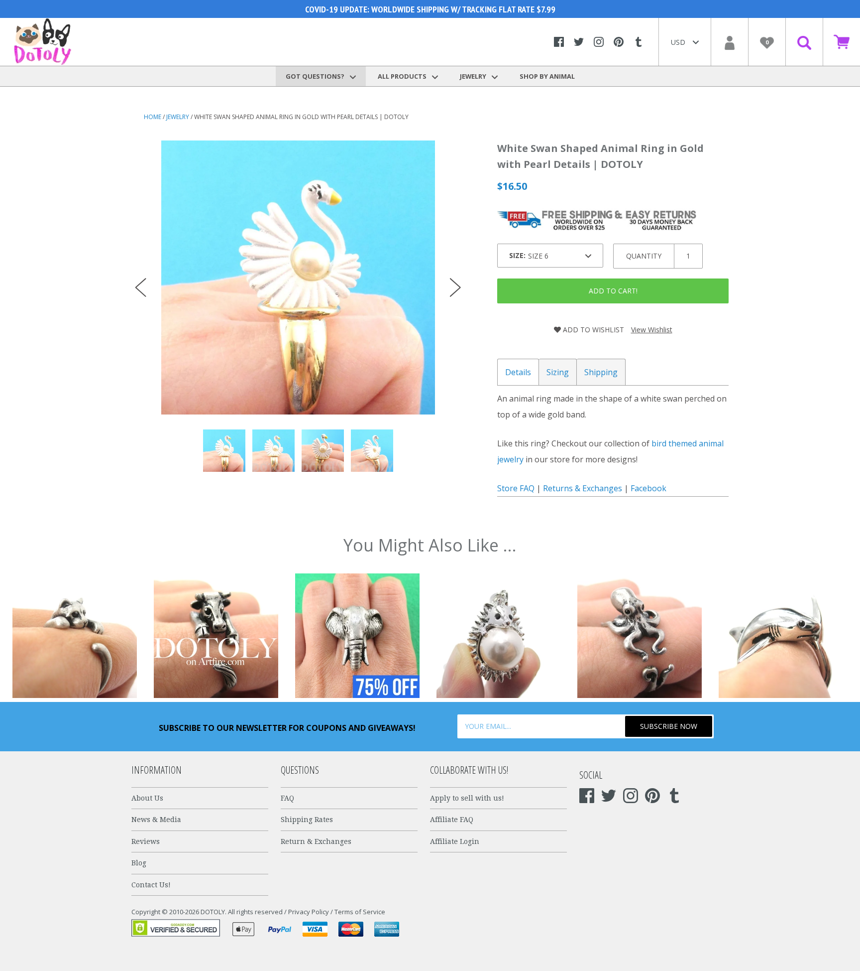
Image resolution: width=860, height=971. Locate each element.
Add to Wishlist (592, 329)
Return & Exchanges (316, 841)
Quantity (643, 256)
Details (518, 372)
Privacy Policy (308, 911)
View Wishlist (651, 329)
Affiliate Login (454, 841)
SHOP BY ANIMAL (547, 76)
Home (152, 117)
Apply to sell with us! (467, 798)
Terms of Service (359, 911)
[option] (298, 277)
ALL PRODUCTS (403, 76)
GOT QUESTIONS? (316, 76)
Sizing (557, 372)
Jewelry (177, 117)
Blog (138, 863)
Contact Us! (151, 885)
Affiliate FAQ (451, 820)
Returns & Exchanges (582, 488)
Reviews (145, 841)
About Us (147, 798)
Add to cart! (613, 290)
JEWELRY (474, 76)
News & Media (156, 820)
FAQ (287, 798)
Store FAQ (516, 488)
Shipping (601, 372)
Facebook (648, 488)
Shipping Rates (307, 820)
